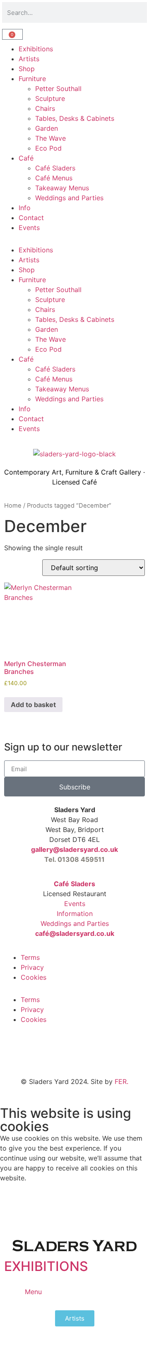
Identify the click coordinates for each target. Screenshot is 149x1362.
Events (29, 227)
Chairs (45, 108)
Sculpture (50, 98)
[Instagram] (60, 1055)
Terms (30, 957)
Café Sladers (55, 168)
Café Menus (53, 178)
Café (26, 158)
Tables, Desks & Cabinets (74, 118)
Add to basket (33, 704)
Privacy (32, 967)
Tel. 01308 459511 (74, 859)
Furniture (32, 78)
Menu (33, 1292)
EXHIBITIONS (46, 1266)
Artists (29, 59)
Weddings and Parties (69, 198)
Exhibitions (36, 49)
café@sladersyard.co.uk (74, 933)
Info (25, 208)
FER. (121, 1081)
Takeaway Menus (62, 188)
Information (75, 913)
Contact (31, 217)
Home (13, 505)
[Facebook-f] (37, 1055)
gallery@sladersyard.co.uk (74, 849)
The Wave (50, 138)
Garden (46, 128)
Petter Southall (58, 88)
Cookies (33, 977)
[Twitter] (14, 1055)
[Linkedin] (82, 1055)
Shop (27, 69)
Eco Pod (48, 148)
